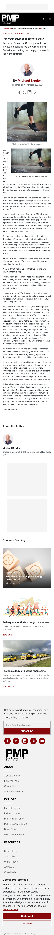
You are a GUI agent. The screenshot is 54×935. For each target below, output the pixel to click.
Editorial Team (12, 780)
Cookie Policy (10, 909)
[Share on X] (24, 92)
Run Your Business (23, 33)
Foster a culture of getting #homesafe (24, 671)
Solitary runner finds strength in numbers (26, 622)
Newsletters (10, 851)
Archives (9, 867)
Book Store (10, 829)
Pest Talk (7, 33)
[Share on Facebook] (19, 92)
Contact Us (10, 786)
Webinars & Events (14, 834)
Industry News (12, 813)
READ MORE (8, 635)
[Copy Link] (34, 92)
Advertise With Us (13, 791)
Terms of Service (17, 934)
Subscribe (27, 731)
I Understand (27, 916)
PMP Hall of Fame (14, 818)
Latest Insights (12, 808)
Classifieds (10, 872)
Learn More (27, 923)
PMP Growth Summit (15, 824)
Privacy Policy (5, 934)
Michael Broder (29, 81)
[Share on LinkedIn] (29, 92)
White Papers (11, 861)
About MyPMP (12, 775)
